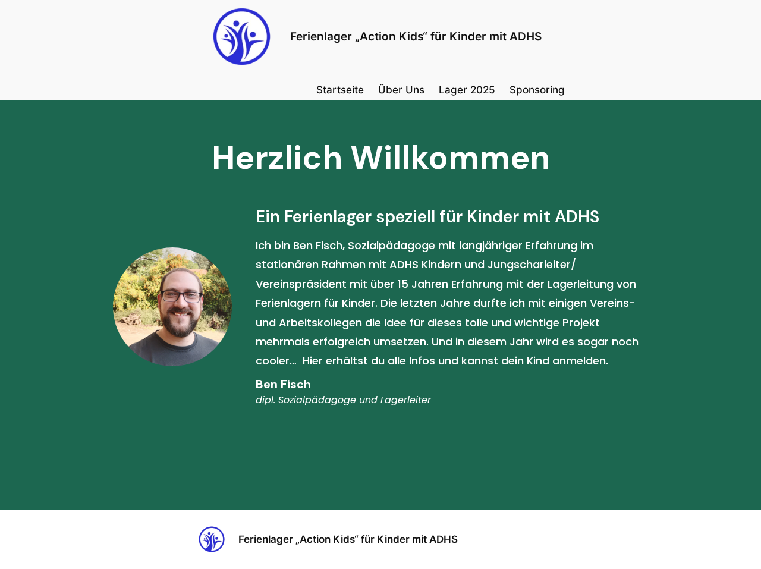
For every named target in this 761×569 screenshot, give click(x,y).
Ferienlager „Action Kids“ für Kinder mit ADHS (416, 36)
